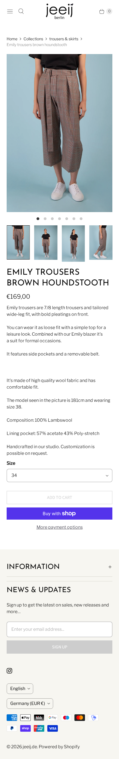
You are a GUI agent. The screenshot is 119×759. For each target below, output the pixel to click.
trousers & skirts (63, 38)
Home (12, 38)
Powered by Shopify (59, 746)
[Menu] (9, 11)
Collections (33, 38)
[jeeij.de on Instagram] (13, 671)
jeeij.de (30, 746)
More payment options (60, 527)
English (17, 688)
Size (11, 463)
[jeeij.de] (59, 11)
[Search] (21, 11)
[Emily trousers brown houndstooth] (59, 133)
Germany (27, 703)
